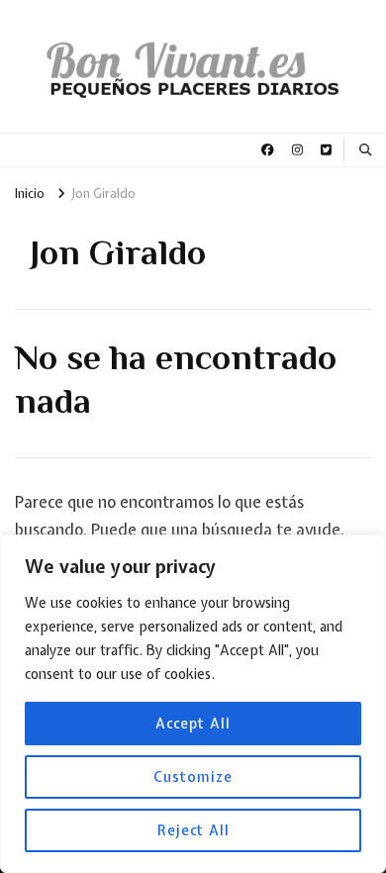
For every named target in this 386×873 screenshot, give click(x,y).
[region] (193, 703)
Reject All (193, 830)
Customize (193, 777)
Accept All (193, 723)
